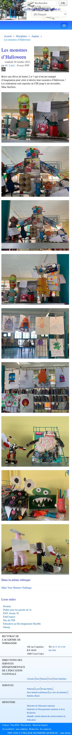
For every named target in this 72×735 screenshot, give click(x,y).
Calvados (31, 678)
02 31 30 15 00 (59, 646)
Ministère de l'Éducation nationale (41, 705)
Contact (5, 724)
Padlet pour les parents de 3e (17, 609)
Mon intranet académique (37, 692)
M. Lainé (10, 65)
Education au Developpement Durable (22, 623)
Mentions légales (40, 724)
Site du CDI (9, 620)
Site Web (52, 650)
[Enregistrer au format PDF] (3, 68)
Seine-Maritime (59, 678)
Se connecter (45, 728)
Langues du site (40, 8)
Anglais (35, 36)
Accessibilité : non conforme (15, 728)
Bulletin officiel (33, 695)
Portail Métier (46, 688)
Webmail (30, 688)
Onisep (6, 627)
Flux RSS (15, 724)
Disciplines (21, 36)
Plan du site (26, 724)
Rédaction (33, 728)
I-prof (37, 688)
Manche (44, 678)
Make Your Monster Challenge (16, 587)
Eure (37, 678)
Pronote (7, 606)
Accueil (8, 36)
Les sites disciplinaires (58, 692)
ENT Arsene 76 (11, 613)
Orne (50, 678)
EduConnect (9, 616)
